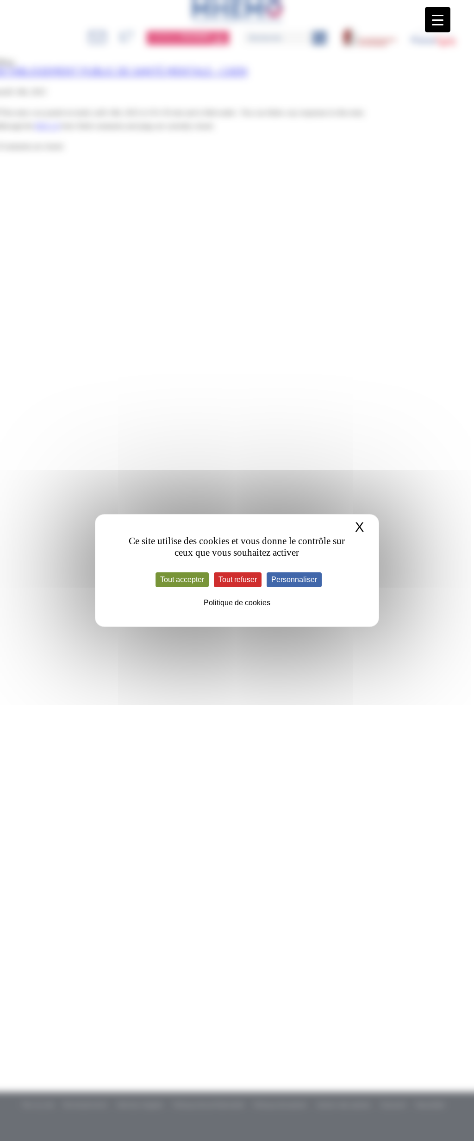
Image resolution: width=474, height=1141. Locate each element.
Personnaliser (294, 579)
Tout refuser (237, 579)
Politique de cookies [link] (237, 603)
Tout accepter (182, 579)
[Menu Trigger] (437, 19)
